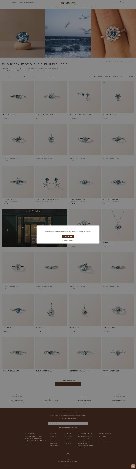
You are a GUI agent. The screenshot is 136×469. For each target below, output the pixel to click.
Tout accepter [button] (68, 236)
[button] (68, 240)
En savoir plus (81, 232)
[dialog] (68, 234)
